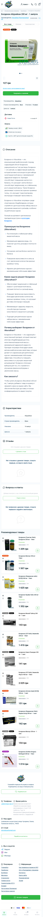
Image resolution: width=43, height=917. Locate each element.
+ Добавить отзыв (21, 450)
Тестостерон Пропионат (9, 887)
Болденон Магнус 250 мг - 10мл (27, 555)
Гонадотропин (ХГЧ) (8, 882)
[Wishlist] (3, 539)
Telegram (7, 848)
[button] (19, 71)
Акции (21, 879)
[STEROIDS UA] (20, 776)
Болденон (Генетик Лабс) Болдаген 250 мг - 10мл (27, 537)
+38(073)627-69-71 (7, 802)
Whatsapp (7, 854)
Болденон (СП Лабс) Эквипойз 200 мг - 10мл (29, 633)
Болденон (23, 11)
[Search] (36, 4)
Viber (5, 851)
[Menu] (2, 4)
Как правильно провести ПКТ (28, 866)
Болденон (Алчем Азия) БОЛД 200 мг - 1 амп (29, 690)
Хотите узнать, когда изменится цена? (14, 87)
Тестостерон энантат (8, 889)
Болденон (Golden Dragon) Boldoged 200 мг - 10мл (27, 751)
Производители (24, 876)
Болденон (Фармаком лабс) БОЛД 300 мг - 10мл (28, 576)
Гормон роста (5, 879)
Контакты (22, 871)
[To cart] (37, 549)
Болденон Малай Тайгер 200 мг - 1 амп (28, 613)
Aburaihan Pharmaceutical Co (15, 18)
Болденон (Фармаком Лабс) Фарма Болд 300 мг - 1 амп (28, 711)
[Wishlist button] (37, 76)
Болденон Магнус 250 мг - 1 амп (28, 731)
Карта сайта (23, 874)
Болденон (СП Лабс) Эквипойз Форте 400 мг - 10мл (29, 672)
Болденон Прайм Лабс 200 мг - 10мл (29, 594)
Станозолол (5, 876)
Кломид (3, 884)
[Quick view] (3, 536)
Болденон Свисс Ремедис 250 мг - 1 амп (28, 652)
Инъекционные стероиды (12, 11)
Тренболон (4, 868)
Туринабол (4, 866)
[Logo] (8, 4)
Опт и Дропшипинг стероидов (28, 868)
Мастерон (4, 874)
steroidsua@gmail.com (8, 829)
